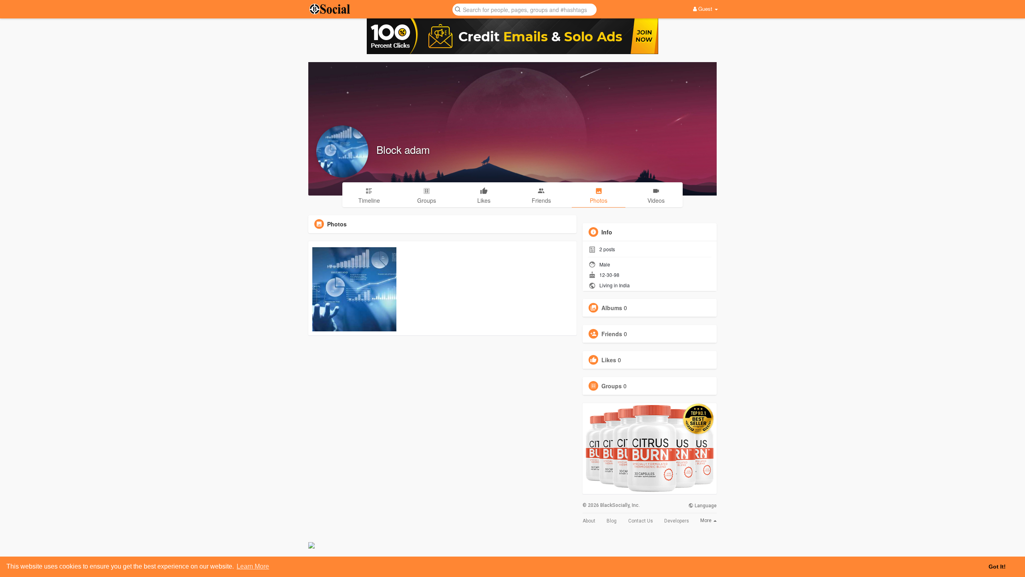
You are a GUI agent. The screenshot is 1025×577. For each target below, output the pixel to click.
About (589, 520)
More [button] (706, 520)
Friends (611, 334)
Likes (608, 360)
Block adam (403, 149)
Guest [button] (705, 8)
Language (705, 505)
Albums (611, 308)
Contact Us (640, 520)
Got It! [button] (997, 566)
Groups (611, 386)
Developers (676, 520)
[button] (524, 9)
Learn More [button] (253, 566)
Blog (612, 520)
